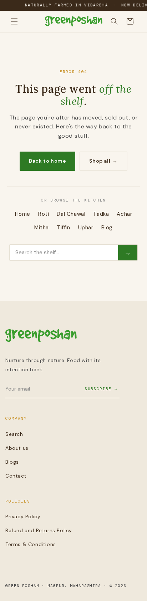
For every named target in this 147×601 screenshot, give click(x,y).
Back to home (47, 161)
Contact (15, 476)
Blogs (12, 462)
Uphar (85, 227)
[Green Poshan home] (41, 337)
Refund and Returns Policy (38, 530)
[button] (14, 21)
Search (14, 434)
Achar (124, 214)
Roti (43, 214)
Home (22, 214)
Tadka (101, 214)
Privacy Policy (22, 516)
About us (17, 448)
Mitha (41, 227)
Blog (107, 227)
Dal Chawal (71, 214)
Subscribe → (101, 388)
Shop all (103, 161)
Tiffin (63, 227)
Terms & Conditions (30, 544)
